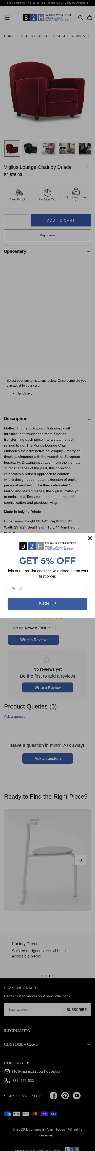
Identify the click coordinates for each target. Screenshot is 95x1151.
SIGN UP (47, 603)
